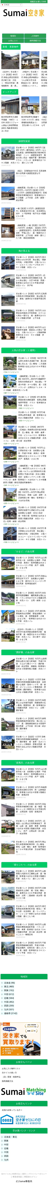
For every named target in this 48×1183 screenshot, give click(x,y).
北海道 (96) (9, 983)
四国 (6, 1156)
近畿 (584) (9, 998)
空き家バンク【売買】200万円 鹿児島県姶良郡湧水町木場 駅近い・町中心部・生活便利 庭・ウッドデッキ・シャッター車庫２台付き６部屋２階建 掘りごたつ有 (31, 911)
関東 (6, 1140)
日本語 (6, 5)
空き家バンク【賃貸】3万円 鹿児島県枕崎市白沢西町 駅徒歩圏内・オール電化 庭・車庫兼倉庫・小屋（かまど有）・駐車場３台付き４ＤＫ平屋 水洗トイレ (31, 616)
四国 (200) (9, 1005)
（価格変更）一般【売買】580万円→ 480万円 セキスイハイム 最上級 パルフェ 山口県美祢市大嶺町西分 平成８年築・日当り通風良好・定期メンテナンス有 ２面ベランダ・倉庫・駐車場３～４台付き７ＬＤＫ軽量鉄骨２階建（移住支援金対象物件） (24, 474)
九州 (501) (9, 1009)
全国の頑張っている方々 (12, 1110)
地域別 (13, 36)
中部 (6, 1144)
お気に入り (13, 41)
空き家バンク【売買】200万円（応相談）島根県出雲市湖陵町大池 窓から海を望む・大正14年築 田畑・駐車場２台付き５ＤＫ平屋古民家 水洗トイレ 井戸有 (31, 280)
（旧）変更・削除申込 (11, 1077)
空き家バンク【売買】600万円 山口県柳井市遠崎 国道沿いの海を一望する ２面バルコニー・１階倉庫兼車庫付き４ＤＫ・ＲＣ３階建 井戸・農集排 (31, 332)
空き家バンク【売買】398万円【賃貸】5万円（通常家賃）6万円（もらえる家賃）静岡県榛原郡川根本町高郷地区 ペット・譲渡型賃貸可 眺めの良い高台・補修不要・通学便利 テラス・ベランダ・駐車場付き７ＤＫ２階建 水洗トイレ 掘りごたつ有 (24, 155)
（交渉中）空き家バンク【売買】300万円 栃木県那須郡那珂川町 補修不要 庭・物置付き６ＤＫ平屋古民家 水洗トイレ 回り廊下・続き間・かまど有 (31, 634)
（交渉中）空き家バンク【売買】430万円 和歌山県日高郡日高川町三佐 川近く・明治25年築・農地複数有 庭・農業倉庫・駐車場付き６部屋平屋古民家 (10, 79)
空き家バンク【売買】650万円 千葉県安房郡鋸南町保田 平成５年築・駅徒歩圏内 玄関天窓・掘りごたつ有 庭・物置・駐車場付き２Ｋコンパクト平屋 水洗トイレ (31, 948)
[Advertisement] (23, 25)
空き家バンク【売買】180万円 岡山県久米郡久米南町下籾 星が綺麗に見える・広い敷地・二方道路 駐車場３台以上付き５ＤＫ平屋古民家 (32, 363)
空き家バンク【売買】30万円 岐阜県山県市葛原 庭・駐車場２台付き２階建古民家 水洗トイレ (32, 415)
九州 (6, 1160)
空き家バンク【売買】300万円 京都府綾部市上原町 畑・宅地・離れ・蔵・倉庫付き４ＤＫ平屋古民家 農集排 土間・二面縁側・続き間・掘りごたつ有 (31, 893)
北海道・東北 (10, 1137)
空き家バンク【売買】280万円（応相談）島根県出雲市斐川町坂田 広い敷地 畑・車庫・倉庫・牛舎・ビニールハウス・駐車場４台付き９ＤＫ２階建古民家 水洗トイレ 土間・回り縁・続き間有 (24, 434)
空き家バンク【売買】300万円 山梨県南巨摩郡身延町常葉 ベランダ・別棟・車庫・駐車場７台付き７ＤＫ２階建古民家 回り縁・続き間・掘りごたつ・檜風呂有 (31, 929)
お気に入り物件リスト (11, 1068)
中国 (6, 1152)
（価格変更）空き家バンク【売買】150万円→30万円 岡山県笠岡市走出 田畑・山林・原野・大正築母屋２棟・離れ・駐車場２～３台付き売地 (32, 495)
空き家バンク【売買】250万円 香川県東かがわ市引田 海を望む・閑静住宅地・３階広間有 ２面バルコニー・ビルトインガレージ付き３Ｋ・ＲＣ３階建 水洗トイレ (31, 262)
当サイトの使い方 (9, 1073)
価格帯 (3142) (10, 1013)
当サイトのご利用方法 (10, 1174)
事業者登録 (17, 1177)
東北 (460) (9, 986)
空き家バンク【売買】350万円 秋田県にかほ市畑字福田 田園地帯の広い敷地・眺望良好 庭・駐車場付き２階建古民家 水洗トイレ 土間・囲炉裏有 (31, 705)
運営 (24, 1174)
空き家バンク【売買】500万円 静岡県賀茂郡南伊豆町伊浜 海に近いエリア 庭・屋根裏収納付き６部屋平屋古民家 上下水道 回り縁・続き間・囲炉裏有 (31, 723)
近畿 (6, 1148)
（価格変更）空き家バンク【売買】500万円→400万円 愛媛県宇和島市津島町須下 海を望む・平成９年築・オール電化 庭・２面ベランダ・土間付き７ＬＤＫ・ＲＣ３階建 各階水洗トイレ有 (24, 383)
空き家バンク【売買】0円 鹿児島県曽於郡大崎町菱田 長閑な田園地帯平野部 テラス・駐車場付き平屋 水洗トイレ (32, 401)
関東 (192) (9, 990)
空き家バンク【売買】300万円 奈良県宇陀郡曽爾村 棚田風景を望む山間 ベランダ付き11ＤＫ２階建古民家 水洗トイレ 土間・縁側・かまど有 (31, 598)
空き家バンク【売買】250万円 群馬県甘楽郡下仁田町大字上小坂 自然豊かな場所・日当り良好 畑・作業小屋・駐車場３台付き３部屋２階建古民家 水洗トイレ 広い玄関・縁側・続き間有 (24, 514)
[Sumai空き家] (24, 17)
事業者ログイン (30, 1177)
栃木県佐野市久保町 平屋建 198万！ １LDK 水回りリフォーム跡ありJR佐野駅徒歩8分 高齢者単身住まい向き (9, 124)
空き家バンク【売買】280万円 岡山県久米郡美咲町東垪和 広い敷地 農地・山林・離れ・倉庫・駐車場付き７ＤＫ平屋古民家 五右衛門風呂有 (31, 847)
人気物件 (35, 36)
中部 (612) (9, 994)
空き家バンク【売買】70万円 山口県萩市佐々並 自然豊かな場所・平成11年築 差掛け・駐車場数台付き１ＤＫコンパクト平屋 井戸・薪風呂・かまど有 (32, 453)
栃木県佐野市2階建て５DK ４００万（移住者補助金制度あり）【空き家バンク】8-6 (30, 121)
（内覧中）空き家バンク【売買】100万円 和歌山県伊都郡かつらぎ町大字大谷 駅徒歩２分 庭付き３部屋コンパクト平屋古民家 (30, 79)
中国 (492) (9, 1002)
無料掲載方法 (35, 41)
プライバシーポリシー (37, 1174)
